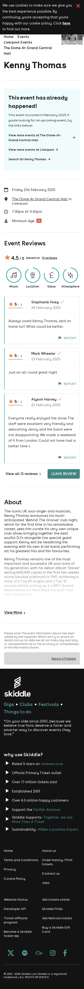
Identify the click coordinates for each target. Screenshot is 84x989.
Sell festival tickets (57, 918)
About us (49, 851)
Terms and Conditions (21, 860)
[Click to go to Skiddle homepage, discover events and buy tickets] (17, 686)
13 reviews (49, 258)
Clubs (26, 704)
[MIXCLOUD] (39, 953)
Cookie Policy (14, 878)
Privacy (10, 869)
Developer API (15, 909)
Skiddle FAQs (52, 909)
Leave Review (63, 473)
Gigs (9, 704)
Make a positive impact (58, 829)
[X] (11, 953)
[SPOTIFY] (25, 953)
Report (70, 338)
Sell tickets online (56, 899)
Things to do (17, 712)
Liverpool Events (18, 42)
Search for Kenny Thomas (27, 159)
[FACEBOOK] (65, 953)
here (66, 23)
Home (9, 36)
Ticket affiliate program (16, 920)
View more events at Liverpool (31, 150)
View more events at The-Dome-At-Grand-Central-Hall (34, 137)
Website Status (16, 899)
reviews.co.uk (52, 764)
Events (23, 36)
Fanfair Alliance (46, 809)
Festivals (48, 704)
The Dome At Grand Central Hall (40, 199)
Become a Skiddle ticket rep (18, 933)
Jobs (45, 883)
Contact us (51, 873)
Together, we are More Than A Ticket (42, 819)
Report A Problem (64, 658)
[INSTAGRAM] (53, 953)
